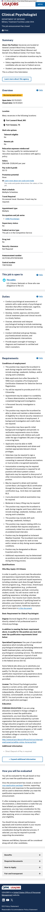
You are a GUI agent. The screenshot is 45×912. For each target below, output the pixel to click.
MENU (40, 4)
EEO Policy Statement (10, 906)
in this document (25, 608)
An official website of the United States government (20, 1)
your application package (12, 785)
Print (6, 30)
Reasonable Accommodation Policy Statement (19, 909)
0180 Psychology (12, 219)
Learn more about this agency (16, 79)
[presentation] (23, 120)
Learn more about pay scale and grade (19, 181)
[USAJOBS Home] (11, 4)
